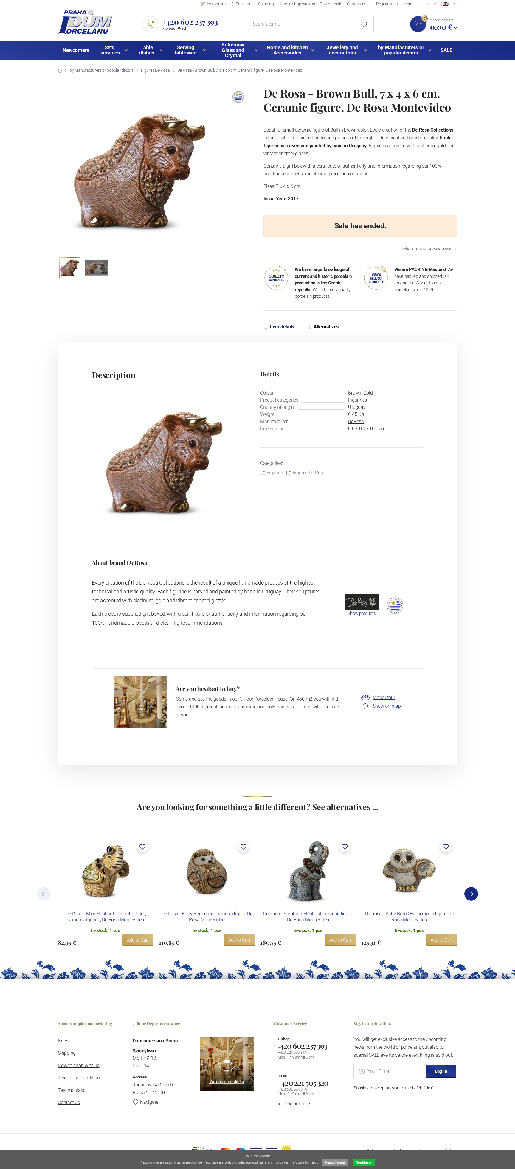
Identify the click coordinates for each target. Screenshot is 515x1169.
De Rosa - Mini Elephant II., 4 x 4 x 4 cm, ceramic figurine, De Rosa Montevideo (106, 916)
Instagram (216, 3)
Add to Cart (138, 940)
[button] (218, 171)
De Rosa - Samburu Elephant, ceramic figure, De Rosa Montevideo (308, 916)
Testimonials (331, 3)
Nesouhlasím (335, 1162)
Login (407, 3)
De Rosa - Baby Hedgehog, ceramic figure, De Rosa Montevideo (207, 916)
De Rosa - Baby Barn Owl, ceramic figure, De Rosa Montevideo (409, 916)
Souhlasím (364, 1162)
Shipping (266, 3)
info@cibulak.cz (294, 1103)
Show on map (387, 706)
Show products (362, 613)
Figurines (275, 473)
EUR (427, 4)
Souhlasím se (393, 1088)
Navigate (149, 1102)
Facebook (244, 3)
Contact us (357, 3)
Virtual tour (384, 697)
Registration (387, 3)
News (63, 1041)
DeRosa (356, 421)
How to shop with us (296, 3)
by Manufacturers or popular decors (101, 70)
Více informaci (306, 1162)
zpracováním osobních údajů (406, 1088)
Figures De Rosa (155, 70)
